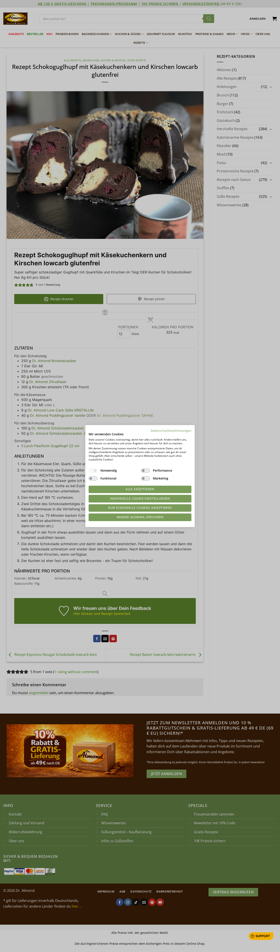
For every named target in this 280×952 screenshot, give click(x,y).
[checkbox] (93, 470)
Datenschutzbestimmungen (171, 431)
